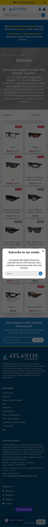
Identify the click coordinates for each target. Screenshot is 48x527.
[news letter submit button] (40, 273)
